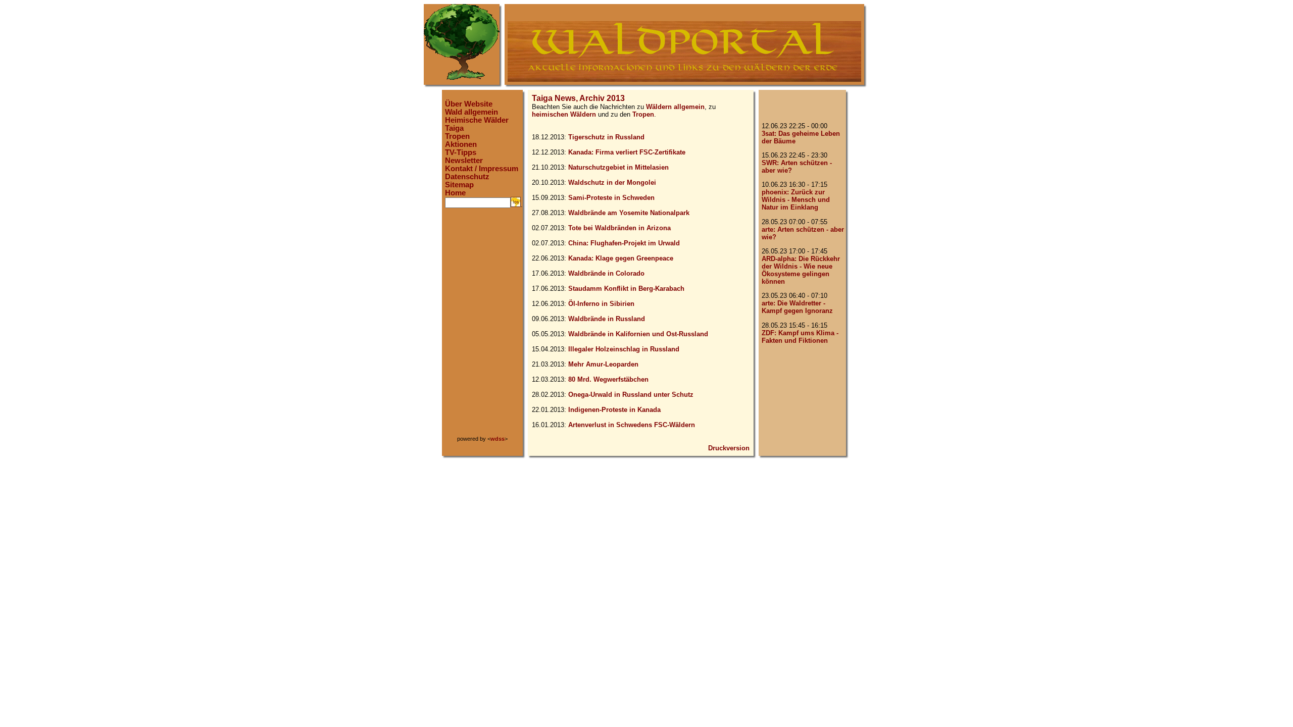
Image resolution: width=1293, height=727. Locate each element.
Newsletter (464, 161)
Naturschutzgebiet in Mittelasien (618, 167)
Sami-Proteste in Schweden (611, 197)
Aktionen (461, 144)
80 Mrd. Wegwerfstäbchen (608, 379)
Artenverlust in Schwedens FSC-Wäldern (631, 425)
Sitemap (459, 185)
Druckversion (729, 448)
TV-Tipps (460, 152)
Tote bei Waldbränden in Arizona (619, 228)
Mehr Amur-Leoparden (603, 364)
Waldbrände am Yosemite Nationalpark (628, 213)
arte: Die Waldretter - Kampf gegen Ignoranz (797, 307)
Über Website (468, 104)
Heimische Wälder (477, 120)
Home (455, 193)
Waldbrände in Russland (606, 319)
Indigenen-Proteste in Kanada (614, 409)
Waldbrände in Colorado (606, 273)
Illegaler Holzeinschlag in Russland (623, 349)
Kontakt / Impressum (481, 169)
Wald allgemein (471, 112)
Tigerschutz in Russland (606, 137)
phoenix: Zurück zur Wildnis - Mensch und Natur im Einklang (796, 199)
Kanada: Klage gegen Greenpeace (620, 258)
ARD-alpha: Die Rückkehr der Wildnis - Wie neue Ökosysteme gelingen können (801, 270)
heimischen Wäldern (564, 114)
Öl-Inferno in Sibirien (601, 303)
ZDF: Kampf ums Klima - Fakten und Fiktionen (800, 336)
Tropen (457, 136)
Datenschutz (467, 177)
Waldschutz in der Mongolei (612, 182)
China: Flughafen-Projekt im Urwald (624, 243)
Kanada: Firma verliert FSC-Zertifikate (626, 152)
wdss (497, 439)
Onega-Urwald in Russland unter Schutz (630, 394)
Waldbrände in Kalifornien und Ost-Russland (638, 334)
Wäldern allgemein (675, 107)
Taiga (454, 128)
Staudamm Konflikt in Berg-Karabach (626, 288)
